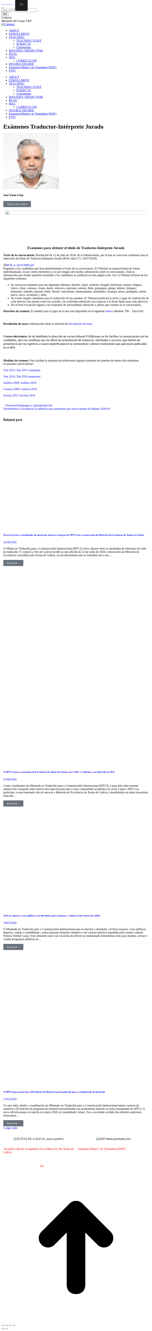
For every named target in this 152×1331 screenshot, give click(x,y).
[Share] (6, 1325)
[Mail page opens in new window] (7, 3)
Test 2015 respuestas (28, 370)
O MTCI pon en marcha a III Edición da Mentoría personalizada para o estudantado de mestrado (54, 1091)
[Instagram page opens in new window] (9, 3)
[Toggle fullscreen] (10, 1325)
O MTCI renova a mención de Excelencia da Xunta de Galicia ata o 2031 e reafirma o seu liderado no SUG (59, 772)
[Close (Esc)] (2, 1325)
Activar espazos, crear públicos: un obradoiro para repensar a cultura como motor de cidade (51, 915)
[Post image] (76, 527)
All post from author (17, 204)
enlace (109, 311)
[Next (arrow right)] (6, 1328)
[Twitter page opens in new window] (5, 3)
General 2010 (29, 389)
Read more (12, 563)
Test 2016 (9, 376)
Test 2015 (9, 370)
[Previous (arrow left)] (2, 1328)
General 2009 (11, 389)
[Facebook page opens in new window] (2, 3)
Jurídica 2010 (28, 382)
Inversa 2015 (11, 395)
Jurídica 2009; (12, 382)
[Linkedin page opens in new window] (11, 3)
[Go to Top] (76, 1321)
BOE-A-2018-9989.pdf (20, 265)
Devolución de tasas (80, 323)
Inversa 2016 (27, 395)
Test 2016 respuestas (28, 376)
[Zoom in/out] (14, 1325)
